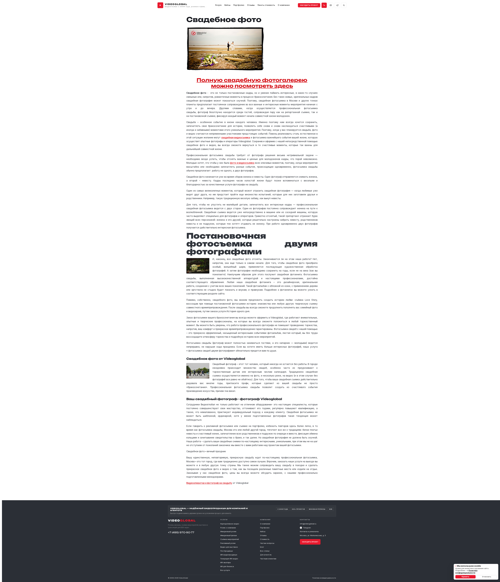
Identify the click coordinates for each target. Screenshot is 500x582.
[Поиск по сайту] (343, 5)
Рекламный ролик (228, 543)
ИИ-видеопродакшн (228, 555)
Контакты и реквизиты (309, 532)
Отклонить (486, 577)
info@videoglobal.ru (308, 524)
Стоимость (264, 539)
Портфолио (265, 528)
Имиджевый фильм (228, 535)
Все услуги (225, 570)
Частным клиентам (268, 559)
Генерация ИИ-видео (229, 559)
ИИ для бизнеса (227, 566)
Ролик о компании (228, 528)
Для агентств (266, 555)
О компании (265, 524)
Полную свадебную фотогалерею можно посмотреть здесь (252, 83)
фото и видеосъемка (242, 163)
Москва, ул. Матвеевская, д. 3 (313, 535)
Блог (262, 547)
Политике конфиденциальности (466, 572)
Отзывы (251, 5)
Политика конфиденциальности (324, 578)
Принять (465, 577)
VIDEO (182, 520)
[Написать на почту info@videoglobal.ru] (330, 5)
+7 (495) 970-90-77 (181, 532)
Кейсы (227, 5)
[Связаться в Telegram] (337, 5)
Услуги (218, 5)
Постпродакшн (226, 551)
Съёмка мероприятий (229, 539)
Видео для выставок (229, 547)
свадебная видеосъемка (235, 137)
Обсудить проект (309, 5)
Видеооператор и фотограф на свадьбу (209, 483)
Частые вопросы (267, 543)
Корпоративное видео (229, 524)
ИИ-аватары (225, 562)
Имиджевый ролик (228, 531)
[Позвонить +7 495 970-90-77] (324, 5)
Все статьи (264, 551)
